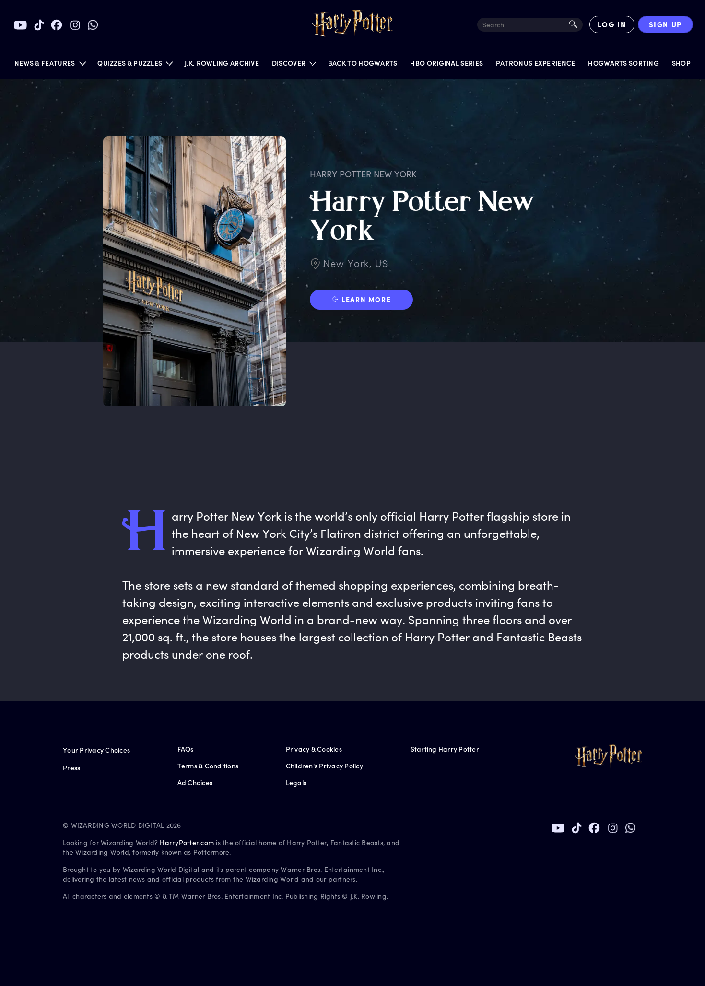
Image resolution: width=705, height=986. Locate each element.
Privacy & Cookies (314, 749)
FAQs (185, 749)
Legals (296, 782)
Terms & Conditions (208, 765)
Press (71, 767)
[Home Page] (352, 24)
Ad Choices (195, 782)
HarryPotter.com (187, 842)
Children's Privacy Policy (324, 765)
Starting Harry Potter (445, 749)
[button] (50, 65)
